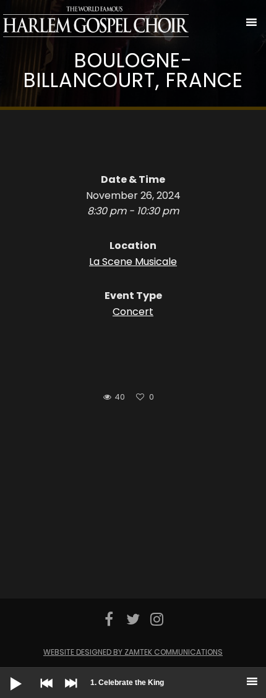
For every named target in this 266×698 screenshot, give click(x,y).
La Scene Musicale (133, 261)
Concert (133, 312)
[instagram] (157, 619)
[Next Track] (68, 692)
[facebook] (109, 619)
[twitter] (133, 619)
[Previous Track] (43, 692)
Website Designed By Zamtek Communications (133, 652)
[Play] (6, 674)
